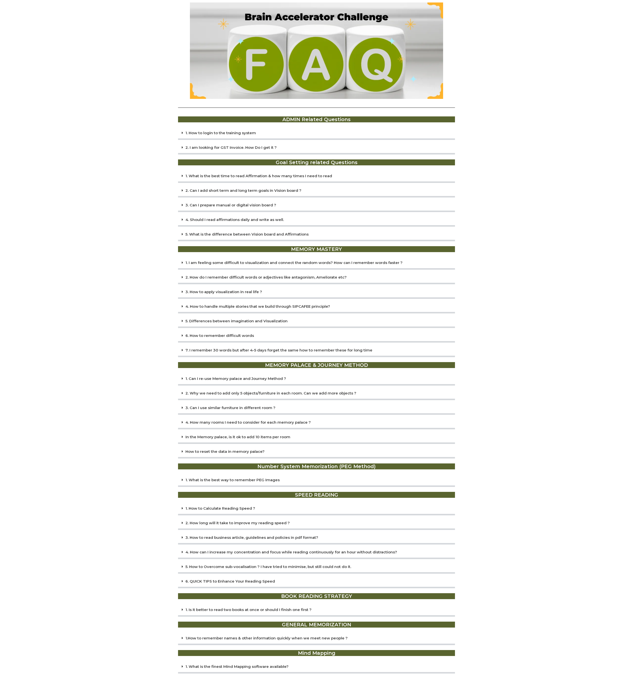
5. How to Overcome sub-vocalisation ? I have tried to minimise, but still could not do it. (268, 566)
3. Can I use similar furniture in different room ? (230, 407)
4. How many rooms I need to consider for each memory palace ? (248, 422)
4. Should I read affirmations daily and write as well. (234, 219)
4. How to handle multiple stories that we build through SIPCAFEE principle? (257, 306)
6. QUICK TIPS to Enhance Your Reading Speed (230, 581)
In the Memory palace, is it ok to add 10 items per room (237, 437)
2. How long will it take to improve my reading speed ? (237, 523)
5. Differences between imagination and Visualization (236, 321)
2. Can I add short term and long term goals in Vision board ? (243, 190)
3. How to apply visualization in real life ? (223, 291)
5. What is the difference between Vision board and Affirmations (247, 234)
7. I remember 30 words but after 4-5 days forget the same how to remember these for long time (278, 350)
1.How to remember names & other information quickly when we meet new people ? (266, 638)
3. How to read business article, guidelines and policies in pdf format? (251, 537)
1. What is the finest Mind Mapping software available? (237, 666)
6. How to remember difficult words (219, 335)
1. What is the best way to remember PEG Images (232, 480)
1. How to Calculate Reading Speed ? (220, 508)
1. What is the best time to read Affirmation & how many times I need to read (258, 176)
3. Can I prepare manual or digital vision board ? (230, 205)
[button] (316, 133)
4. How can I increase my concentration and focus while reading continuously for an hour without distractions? (291, 552)
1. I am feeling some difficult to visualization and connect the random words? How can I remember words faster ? (294, 262)
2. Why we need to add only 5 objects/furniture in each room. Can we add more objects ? (270, 393)
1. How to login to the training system (220, 133)
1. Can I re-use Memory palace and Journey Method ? (235, 378)
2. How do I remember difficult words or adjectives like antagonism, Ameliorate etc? (266, 277)
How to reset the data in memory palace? (225, 451)
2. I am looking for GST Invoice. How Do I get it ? (231, 147)
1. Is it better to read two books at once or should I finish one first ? (248, 609)
